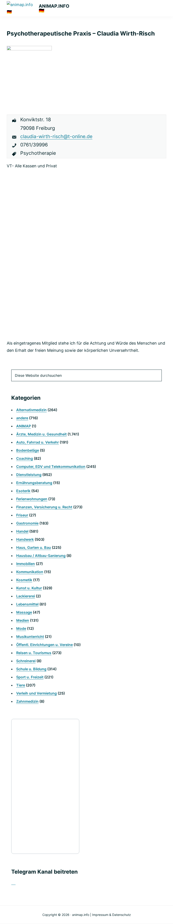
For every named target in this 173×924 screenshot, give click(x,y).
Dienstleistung (28, 474)
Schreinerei (26, 661)
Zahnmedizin (27, 701)
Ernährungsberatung (34, 482)
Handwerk (25, 539)
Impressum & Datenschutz (111, 915)
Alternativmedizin (31, 410)
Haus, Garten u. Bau (33, 547)
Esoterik (23, 491)
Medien (22, 620)
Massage (24, 612)
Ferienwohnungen (31, 499)
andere (22, 418)
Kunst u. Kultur (29, 588)
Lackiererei (25, 596)
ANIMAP (23, 426)
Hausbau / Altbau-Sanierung (41, 555)
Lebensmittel (27, 604)
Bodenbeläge (27, 450)
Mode (21, 628)
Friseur (22, 515)
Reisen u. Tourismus (33, 652)
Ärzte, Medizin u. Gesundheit (41, 434)
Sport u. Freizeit (29, 677)
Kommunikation (29, 572)
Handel (22, 531)
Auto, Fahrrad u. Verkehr (37, 442)
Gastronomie (27, 523)
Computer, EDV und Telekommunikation (50, 466)
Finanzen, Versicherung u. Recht (44, 507)
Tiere (20, 685)
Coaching (24, 458)
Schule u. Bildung (31, 669)
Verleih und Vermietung (36, 693)
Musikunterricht (30, 636)
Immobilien (25, 563)
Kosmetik (24, 580)
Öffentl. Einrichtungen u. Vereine (44, 644)
